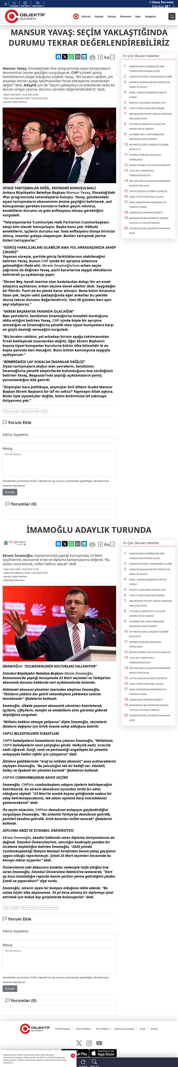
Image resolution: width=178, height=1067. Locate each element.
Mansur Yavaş (14, 68)
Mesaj (7, 448)
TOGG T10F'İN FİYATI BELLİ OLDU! (146, 196)
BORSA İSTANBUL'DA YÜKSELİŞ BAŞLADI (149, 165)
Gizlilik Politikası (62, 1028)
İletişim (154, 1028)
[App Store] (103, 1053)
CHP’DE (8, 777)
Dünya (112, 16)
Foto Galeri (25, 6)
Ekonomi (125, 16)
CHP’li (7, 740)
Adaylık (30, 85)
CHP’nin (28, 784)
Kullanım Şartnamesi (124, 1028)
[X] (79, 1042)
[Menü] (6, 4)
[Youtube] (99, 1042)
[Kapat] (73, 1055)
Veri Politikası (102, 1028)
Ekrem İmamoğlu (30, 411)
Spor (138, 16)
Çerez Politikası (83, 1028)
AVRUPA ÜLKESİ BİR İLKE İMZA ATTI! (147, 102)
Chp (45, 411)
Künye (142, 1028)
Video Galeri (37, 6)
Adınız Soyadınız (15, 434)
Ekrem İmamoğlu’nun (61, 265)
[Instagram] (89, 1042)
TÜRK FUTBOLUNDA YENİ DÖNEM (147, 108)
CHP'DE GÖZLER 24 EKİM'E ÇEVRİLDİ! (148, 191)
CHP (74, 72)
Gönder (10, 492)
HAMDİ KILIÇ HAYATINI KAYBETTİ (146, 212)
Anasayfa (14, 6)
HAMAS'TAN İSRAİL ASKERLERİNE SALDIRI (150, 76)
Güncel (86, 16)
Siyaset (99, 16)
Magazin (150, 16)
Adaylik (15, 907)
